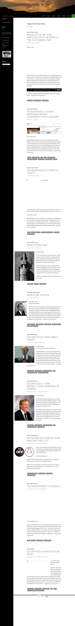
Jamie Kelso (49, 473)
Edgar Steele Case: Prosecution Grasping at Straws (43, 386)
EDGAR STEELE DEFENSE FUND (46, 399)
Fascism (36, 283)
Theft (55, 159)
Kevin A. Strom (51, 157)
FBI (41, 157)
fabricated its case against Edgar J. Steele (46, 357)
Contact (64, 15)
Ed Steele (53, 306)
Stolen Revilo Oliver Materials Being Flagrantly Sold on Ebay (43, 114)
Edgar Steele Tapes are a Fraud (42, 338)
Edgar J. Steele (40, 324)
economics (30, 283)
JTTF (45, 157)
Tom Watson (45, 100)
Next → (47, 596)
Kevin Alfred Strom (7, 16)
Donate (53, 15)
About (69, 15)
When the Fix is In (38, 294)
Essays (28, 32)
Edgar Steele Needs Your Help (43, 553)
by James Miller (40, 251)
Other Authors (34, 32)
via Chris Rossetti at (45, 348)
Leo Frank (30, 100)
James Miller (43, 283)
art (29, 540)
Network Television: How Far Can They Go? (43, 439)
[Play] (28, 90)
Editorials (29, 292)
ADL (29, 232)
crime (29, 157)
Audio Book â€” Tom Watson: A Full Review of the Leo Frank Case (43, 37)
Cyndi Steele (30, 370)
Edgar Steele (47, 324)
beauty (33, 540)
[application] (44, 89)
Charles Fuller (31, 324)
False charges (46, 588)
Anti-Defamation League (47, 232)
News (28, 109)
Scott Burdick (47, 540)
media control (31, 475)
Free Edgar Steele (34, 303)
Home (44, 15)
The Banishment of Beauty (44, 486)
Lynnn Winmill (34, 326)
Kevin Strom (41, 159)
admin (38, 42)
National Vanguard (32, 372)
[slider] (59, 89)
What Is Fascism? (37, 245)
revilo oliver (49, 159)
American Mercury (36, 232)
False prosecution (57, 324)
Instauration (42, 473)
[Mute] (55, 90)
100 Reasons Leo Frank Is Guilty (42, 171)
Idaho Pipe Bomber (32, 426)
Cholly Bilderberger (42, 456)
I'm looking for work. (7, 22)
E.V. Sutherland (36, 157)
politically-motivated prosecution (36, 590)
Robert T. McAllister (43, 372)
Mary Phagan (37, 100)
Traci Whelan (41, 426)
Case (48, 15)
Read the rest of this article (38, 95)
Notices (58, 15)
